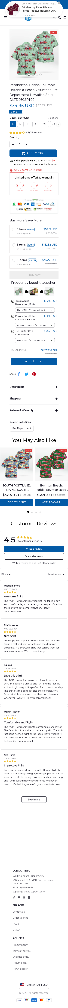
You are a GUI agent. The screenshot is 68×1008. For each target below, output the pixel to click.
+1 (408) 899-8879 (23, 887)
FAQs (16, 923)
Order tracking (20, 917)
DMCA (16, 929)
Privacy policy (20, 944)
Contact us (19, 911)
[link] (13, 9)
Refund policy (20, 968)
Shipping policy (21, 956)
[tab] (29, 75)
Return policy (20, 962)
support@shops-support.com (29, 891)
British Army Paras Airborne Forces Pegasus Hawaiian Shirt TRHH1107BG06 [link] (39, 11)
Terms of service (22, 951)
